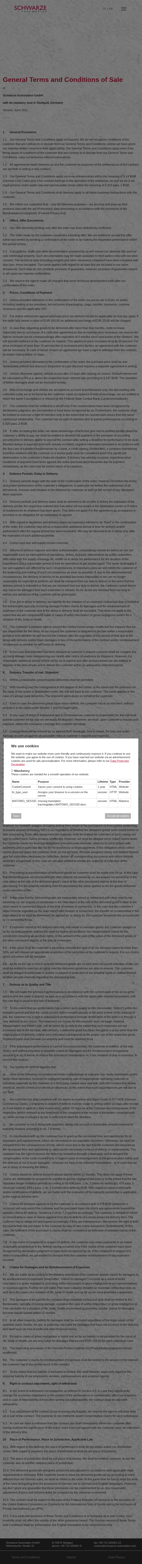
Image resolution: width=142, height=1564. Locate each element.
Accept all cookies (118, 815)
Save (16, 815)
